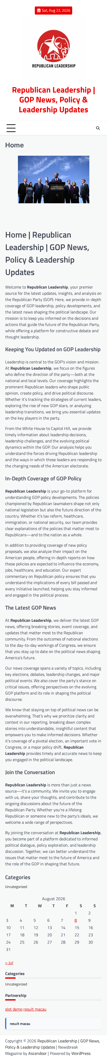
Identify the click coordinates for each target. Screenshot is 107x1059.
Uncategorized (16, 886)
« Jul (9, 962)
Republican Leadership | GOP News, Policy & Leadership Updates (53, 99)
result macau (34, 1009)
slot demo (13, 1009)
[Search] (98, 128)
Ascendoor (37, 1053)
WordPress (80, 1053)
